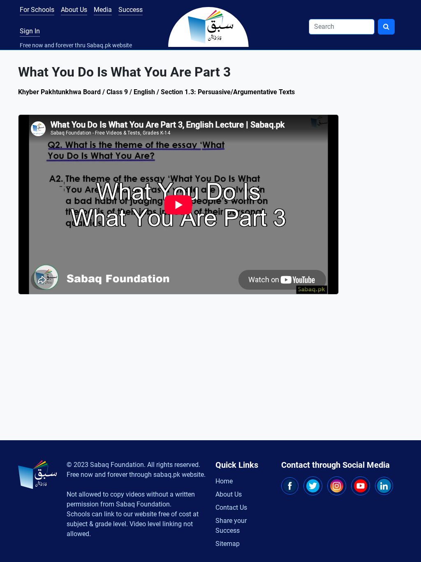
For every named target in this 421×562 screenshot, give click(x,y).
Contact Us (231, 507)
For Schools (37, 10)
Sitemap (227, 544)
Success (130, 10)
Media (103, 10)
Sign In (30, 31)
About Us (74, 10)
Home (224, 481)
